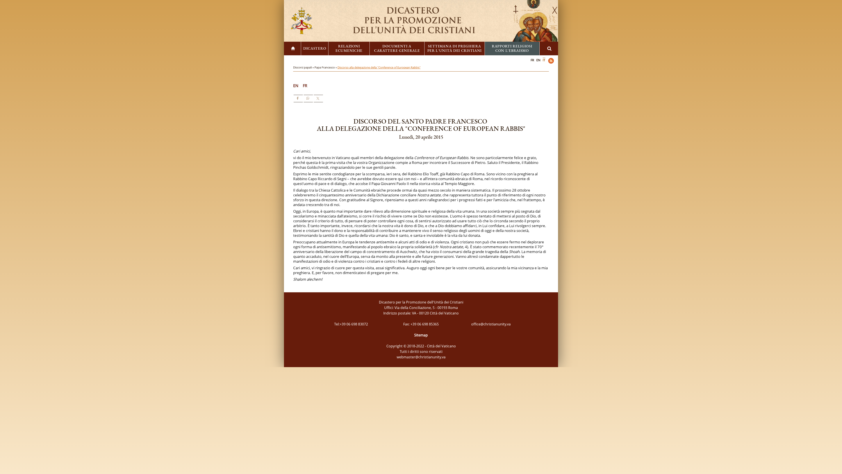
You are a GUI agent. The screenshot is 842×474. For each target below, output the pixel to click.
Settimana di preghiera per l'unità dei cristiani (454, 48)
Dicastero (314, 48)
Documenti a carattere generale (397, 48)
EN (538, 60)
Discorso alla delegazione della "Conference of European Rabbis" (379, 67)
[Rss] (551, 61)
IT (544, 60)
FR (532, 60)
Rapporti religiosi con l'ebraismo (512, 48)
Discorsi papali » (303, 67)
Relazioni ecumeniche (348, 48)
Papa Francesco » (325, 67)
